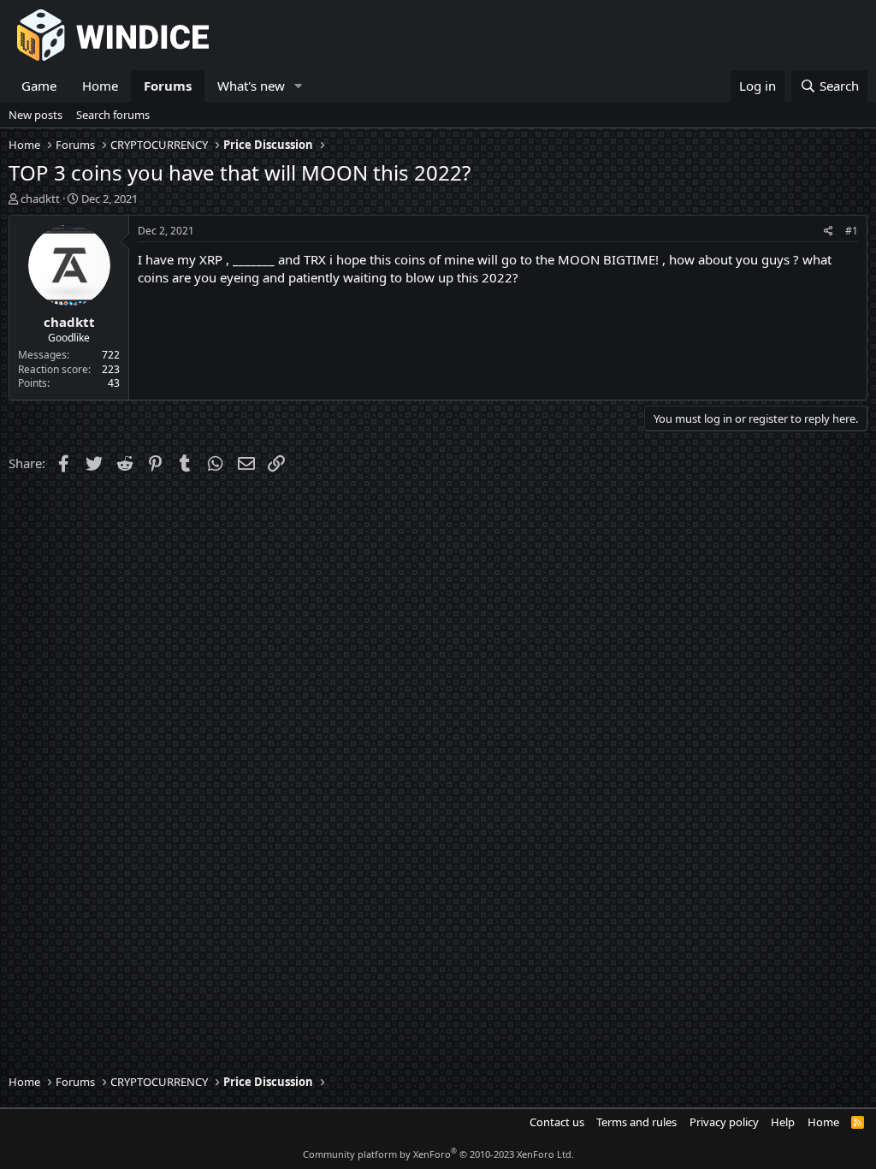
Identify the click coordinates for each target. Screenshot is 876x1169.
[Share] (828, 231)
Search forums (113, 114)
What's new (251, 85)
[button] (299, 86)
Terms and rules (636, 1122)
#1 (851, 230)
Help (783, 1122)
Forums (168, 85)
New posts (35, 114)
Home (100, 85)
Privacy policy (724, 1122)
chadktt (40, 198)
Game (38, 85)
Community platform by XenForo (438, 1154)
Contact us (557, 1122)
